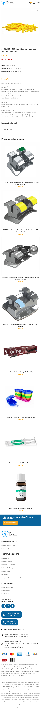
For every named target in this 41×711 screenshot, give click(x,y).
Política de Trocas (6, 549)
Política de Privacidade (8, 545)
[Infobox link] (11, 614)
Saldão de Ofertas (6, 594)
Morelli (11, 68)
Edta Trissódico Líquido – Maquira (20, 508)
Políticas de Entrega (7, 568)
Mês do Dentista (6, 590)
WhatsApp (4, 574)
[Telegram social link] (21, 71)
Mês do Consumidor (7, 587)
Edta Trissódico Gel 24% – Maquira (20, 463)
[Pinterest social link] (16, 71)
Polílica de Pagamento (8, 564)
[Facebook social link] (11, 71)
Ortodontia (17, 68)
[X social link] (13, 71)
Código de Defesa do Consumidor (11, 578)
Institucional (5, 558)
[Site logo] (7, 3)
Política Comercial (6, 561)
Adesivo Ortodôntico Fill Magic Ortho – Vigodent (20, 372)
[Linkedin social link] (18, 71)
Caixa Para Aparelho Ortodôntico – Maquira (20, 417)
